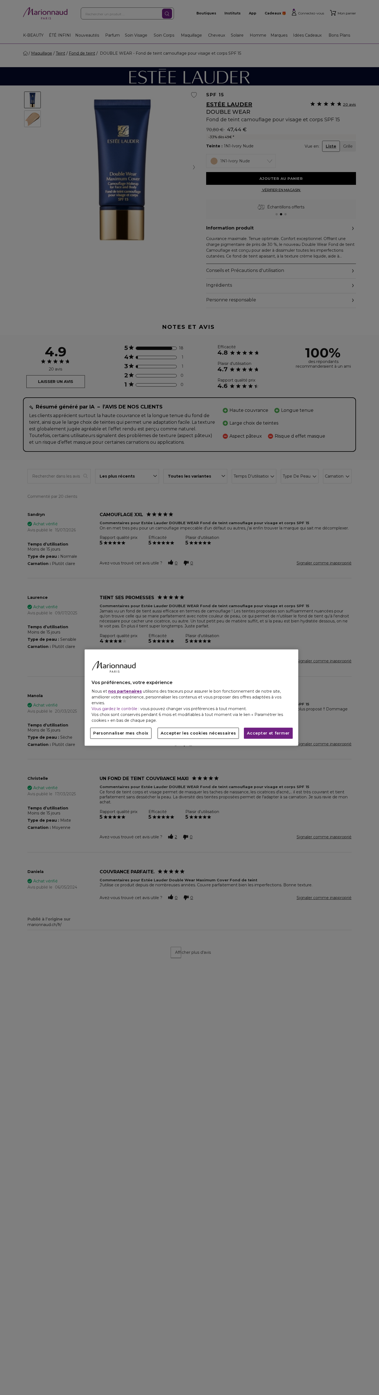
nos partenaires (125, 691)
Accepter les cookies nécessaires (198, 733)
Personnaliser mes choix (120, 733)
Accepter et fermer (268, 733)
